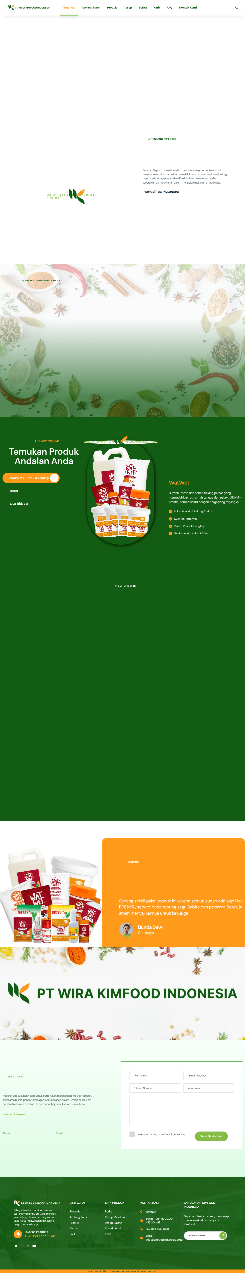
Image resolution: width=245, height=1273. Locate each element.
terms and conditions (157, 1134)
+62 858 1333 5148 (39, 1236)
